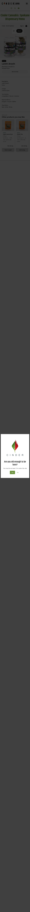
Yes (12, 472)
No (18, 472)
